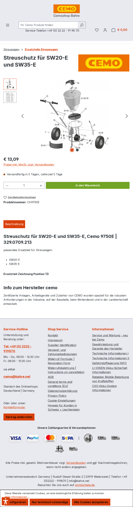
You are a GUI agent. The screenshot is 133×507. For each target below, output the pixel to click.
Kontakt (53, 335)
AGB (51, 377)
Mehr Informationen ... (17, 496)
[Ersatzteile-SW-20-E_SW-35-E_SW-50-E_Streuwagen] (74, 116)
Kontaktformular (14, 407)
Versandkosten (76, 463)
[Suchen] (82, 25)
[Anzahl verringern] (7, 185)
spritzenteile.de (85, 485)
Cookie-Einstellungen (62, 400)
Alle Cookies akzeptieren (91, 502)
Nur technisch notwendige (50, 502)
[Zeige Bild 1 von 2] (72, 150)
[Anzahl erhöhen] (41, 185)
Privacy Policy (57, 395)
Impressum (55, 340)
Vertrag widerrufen (19, 417)
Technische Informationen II (110, 358)
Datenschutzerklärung (62, 391)
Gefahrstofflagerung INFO (109, 363)
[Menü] (7, 25)
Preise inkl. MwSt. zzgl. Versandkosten (28, 164)
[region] (66, 116)
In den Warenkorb (88, 185)
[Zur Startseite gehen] (66, 10)
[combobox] (48, 25)
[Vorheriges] (22, 115)
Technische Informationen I (110, 353)
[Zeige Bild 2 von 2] (77, 150)
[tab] (14, 224)
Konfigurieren (16, 502)
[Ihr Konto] (105, 29)
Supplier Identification (62, 345)
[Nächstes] (126, 115)
